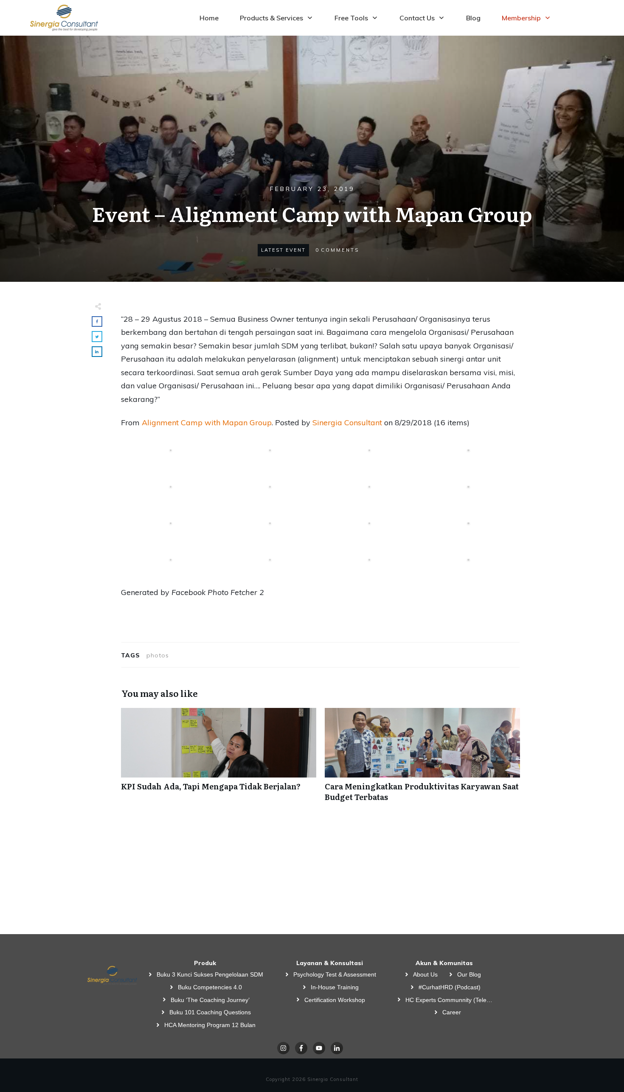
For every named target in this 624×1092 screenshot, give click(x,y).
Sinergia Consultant (347, 422)
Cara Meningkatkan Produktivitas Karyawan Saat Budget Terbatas (422, 759)
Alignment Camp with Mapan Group (207, 422)
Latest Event (283, 250)
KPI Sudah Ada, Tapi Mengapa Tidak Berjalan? (218, 759)
